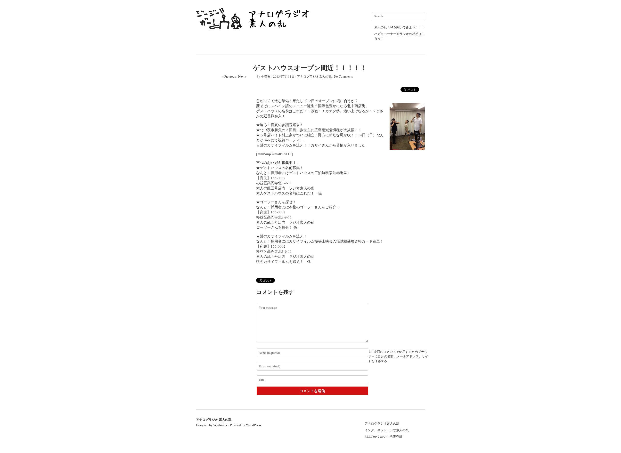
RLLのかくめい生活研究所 (383, 436)
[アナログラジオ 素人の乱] (254, 27)
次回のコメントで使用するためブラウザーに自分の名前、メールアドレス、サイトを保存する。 (398, 356)
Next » (242, 76)
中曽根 (266, 76)
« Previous (229, 76)
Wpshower (220, 424)
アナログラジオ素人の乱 (314, 76)
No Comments (343, 76)
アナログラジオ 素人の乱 (213, 419)
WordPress (253, 424)
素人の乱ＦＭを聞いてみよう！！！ (399, 27)
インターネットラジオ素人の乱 (387, 430)
